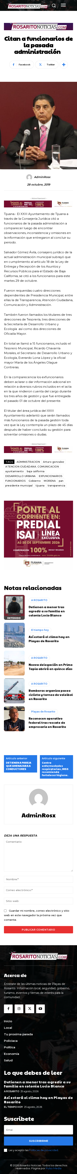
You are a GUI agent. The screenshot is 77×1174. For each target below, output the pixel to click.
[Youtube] (40, 1008)
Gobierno (35, 480)
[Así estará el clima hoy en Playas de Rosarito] (14, 635)
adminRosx (42, 177)
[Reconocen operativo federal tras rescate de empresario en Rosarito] (14, 718)
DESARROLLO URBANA (20, 476)
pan (61, 480)
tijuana (40, 485)
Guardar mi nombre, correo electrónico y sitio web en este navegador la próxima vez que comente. (36, 915)
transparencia (56, 485)
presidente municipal (19, 485)
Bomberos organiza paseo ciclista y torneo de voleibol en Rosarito (51, 694)
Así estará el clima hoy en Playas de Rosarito (49, 639)
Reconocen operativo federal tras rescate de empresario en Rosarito (47, 722)
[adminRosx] (29, 177)
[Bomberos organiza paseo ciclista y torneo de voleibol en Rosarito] (14, 690)
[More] (64, 65)
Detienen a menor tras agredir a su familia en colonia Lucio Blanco (47, 611)
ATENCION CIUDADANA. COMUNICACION (32, 466)
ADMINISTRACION (28, 461)
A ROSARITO (39, 600)
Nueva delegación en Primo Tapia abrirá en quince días (50, 666)
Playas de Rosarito (43, 711)
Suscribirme (38, 1140)
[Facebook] (8, 1008)
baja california (36, 471)
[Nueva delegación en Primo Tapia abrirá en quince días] (14, 663)
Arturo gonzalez (53, 461)
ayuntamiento (14, 471)
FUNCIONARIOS (15, 480)
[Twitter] (29, 1008)
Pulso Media (53, 1168)
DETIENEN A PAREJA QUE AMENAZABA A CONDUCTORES (18, 766)
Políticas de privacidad (43, 1150)
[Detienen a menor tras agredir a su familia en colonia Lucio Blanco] (14, 607)
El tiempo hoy (40, 629)
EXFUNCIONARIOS (50, 476)
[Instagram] (19, 1008)
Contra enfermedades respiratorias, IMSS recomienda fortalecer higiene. (55, 769)
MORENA (50, 480)
